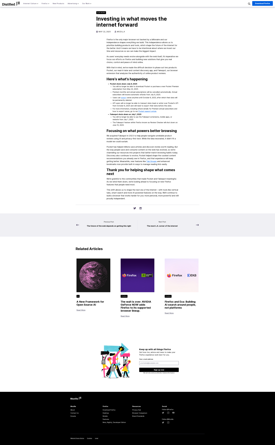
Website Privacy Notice (77, 438)
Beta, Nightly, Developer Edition (114, 422)
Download (262, 3)
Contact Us (74, 413)
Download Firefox (109, 410)
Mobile (105, 416)
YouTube (173, 413)
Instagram (168, 413)
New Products (58, 3)
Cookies (89, 438)
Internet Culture (30, 3)
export (123, 98)
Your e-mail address (146, 359)
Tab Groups (151, 161)
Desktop (106, 413)
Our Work (86, 3)
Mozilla (11, 4)
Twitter (163, 413)
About (72, 410)
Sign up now (159, 370)
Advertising (72, 3)
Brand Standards (138, 416)
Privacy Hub (136, 410)
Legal (96, 438)
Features (106, 419)
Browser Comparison (139, 413)
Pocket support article (147, 111)
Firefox (45, 3)
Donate (73, 416)
